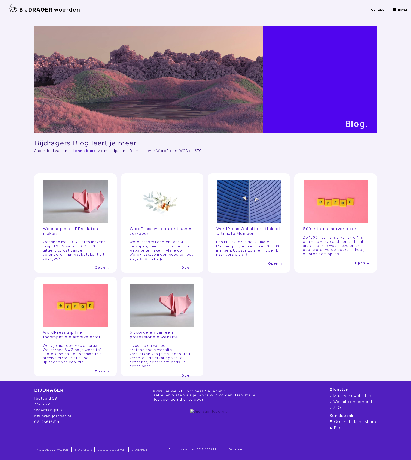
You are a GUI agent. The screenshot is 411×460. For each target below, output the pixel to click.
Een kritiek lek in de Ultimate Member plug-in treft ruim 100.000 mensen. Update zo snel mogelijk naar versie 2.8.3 (247, 248)
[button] (399, 9)
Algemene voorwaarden (52, 449)
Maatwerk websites (352, 395)
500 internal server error (330, 228)
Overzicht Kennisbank (355, 421)
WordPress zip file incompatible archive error (72, 334)
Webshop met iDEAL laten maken (70, 231)
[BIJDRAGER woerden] (10, 7)
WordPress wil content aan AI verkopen (161, 231)
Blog (338, 427)
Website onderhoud (352, 401)
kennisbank (84, 150)
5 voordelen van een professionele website (154, 334)
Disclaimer (139, 449)
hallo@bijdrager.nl (52, 416)
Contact (377, 9)
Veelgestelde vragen (112, 449)
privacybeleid (83, 449)
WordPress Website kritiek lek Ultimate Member (248, 231)
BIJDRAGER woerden (49, 9)
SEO (337, 407)
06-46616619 (47, 422)
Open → (102, 267)
